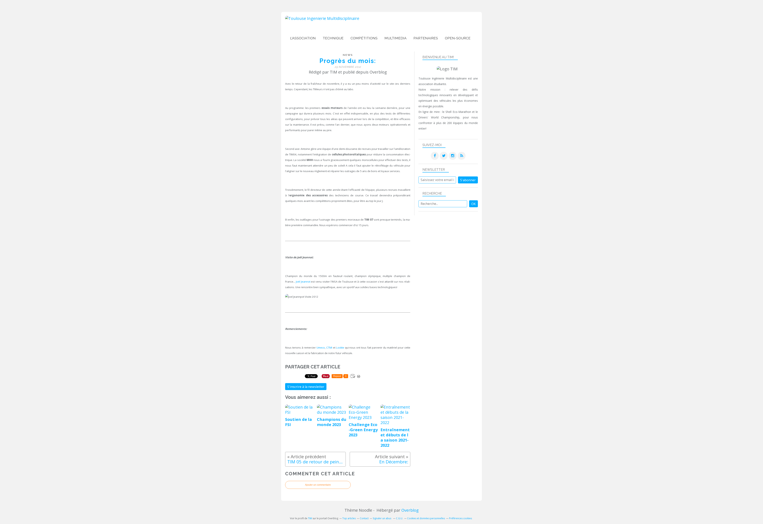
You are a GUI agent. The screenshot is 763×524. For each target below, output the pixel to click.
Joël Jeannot (303, 281)
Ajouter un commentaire (318, 484)
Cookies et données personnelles (426, 518)
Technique (333, 38)
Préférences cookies (460, 518)
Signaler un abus (382, 518)
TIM (310, 518)
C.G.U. (399, 518)
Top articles (349, 518)
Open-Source (458, 38)
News (348, 54)
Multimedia (395, 38)
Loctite (340, 347)
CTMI (329, 347)
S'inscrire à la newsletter (305, 387)
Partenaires (425, 38)
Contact (364, 518)
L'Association (303, 38)
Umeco (321, 347)
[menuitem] (303, 38)
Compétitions (364, 38)
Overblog (410, 510)
